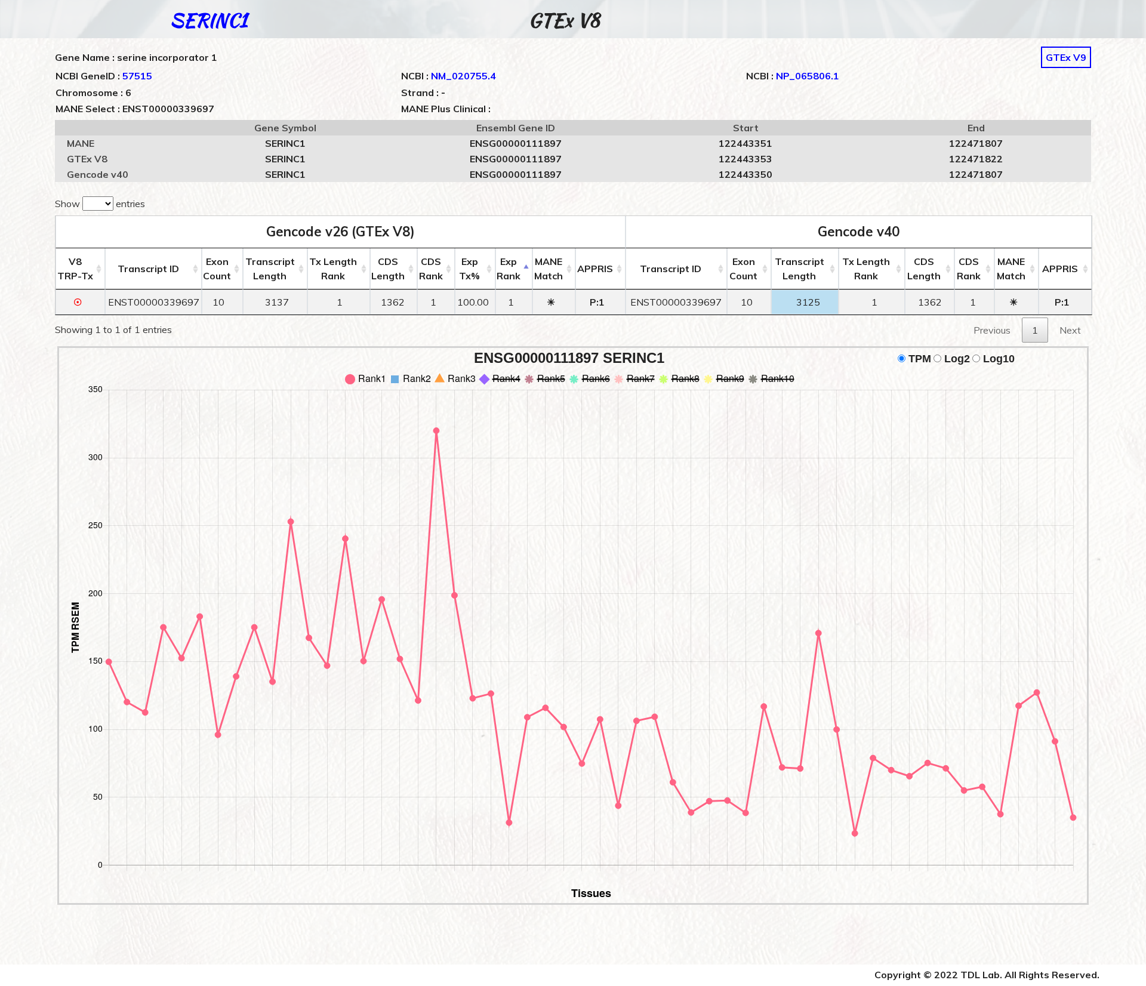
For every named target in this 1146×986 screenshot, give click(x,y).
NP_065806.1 (807, 76)
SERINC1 (208, 20)
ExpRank (508, 268)
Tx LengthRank (333, 268)
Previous (992, 330)
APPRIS (595, 269)
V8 (75, 268)
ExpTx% (469, 268)
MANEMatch (548, 268)
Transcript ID (148, 269)
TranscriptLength (270, 268)
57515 (137, 76)
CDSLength (388, 268)
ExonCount (217, 268)
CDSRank (431, 268)
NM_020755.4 (463, 76)
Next (1070, 330)
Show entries (100, 203)
